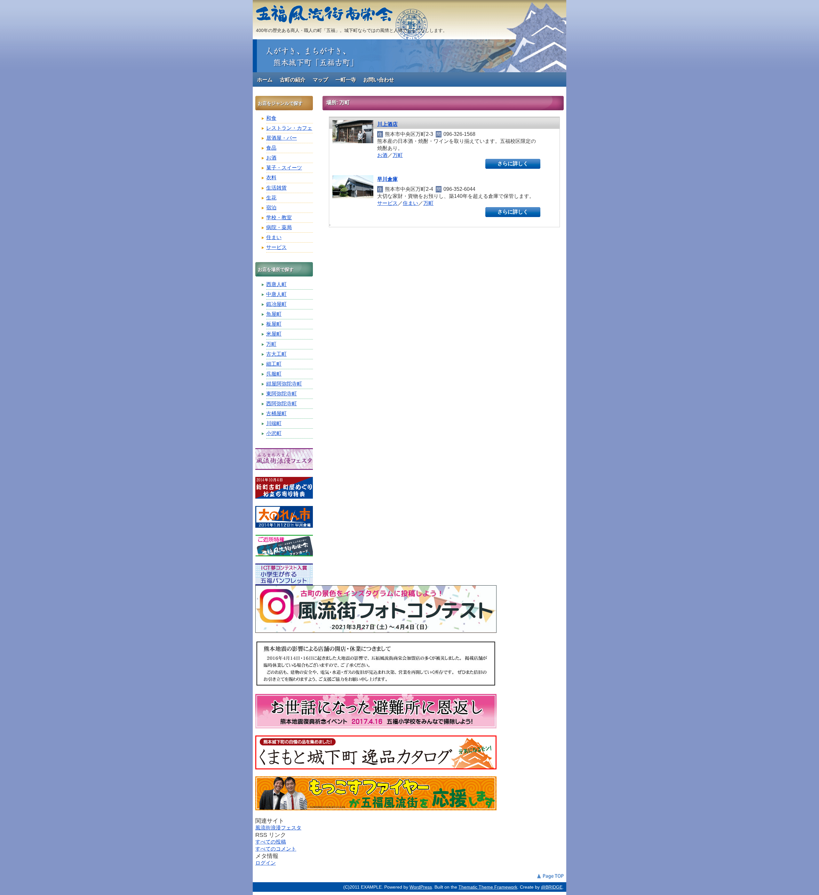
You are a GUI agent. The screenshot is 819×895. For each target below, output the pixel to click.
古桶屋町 (276, 413)
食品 (271, 148)
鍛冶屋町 (276, 304)
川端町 (274, 423)
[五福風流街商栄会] (324, 20)
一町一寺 (346, 79)
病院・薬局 (279, 227)
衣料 (271, 177)
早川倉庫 (387, 179)
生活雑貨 (276, 188)
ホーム (265, 79)
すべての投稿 (270, 841)
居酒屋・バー (281, 138)
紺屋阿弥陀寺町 (284, 383)
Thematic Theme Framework (487, 887)
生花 (271, 197)
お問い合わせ (378, 79)
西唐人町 (276, 284)
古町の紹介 (293, 79)
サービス (387, 203)
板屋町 (274, 324)
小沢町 (274, 433)
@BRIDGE (551, 887)
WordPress (421, 887)
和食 (271, 118)
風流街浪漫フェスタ (278, 827)
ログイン (265, 863)
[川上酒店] (352, 141)
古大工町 (276, 354)
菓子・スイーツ (284, 167)
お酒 (382, 155)
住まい (410, 203)
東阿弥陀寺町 (281, 393)
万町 (398, 155)
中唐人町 (276, 294)
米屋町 (274, 334)
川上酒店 (387, 124)
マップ (320, 79)
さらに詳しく (512, 163)
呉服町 (274, 374)
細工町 (274, 364)
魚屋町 (274, 314)
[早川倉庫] (352, 196)
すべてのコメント (275, 849)
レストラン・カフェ (289, 128)
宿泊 (271, 207)
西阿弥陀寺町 (281, 403)
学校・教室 (279, 217)
